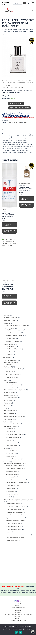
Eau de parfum (23, 80)
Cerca (24, 3)
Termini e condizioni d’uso (18, 620)
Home (3, 80)
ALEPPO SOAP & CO (8, 281)
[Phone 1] (4, 2)
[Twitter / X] (4, 4)
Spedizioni (18, 612)
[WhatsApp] (2, 2)
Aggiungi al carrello (16, 103)
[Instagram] (8, 2)
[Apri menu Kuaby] (32, 631)
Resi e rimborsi (18, 616)
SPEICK (4, 209)
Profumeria (9, 80)
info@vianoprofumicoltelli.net (18, 607)
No (20, 632)
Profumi (16, 80)
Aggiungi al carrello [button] (7, 224)
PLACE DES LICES (24, 183)
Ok (16, 632)
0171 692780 (18, 605)
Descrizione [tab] (5, 130)
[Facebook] (2, 4)
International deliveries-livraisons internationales (18, 614)
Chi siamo (18, 610)
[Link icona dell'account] (29, 3)
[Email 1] (6, 2)
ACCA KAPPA (6, 86)
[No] (34, 629)
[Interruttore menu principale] (32, 10)
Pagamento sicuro (18, 618)
